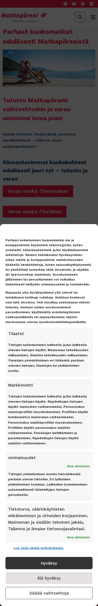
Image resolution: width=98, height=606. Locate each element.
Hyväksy (49, 563)
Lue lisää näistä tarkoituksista (38, 548)
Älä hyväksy (49, 578)
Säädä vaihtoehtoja (49, 593)
